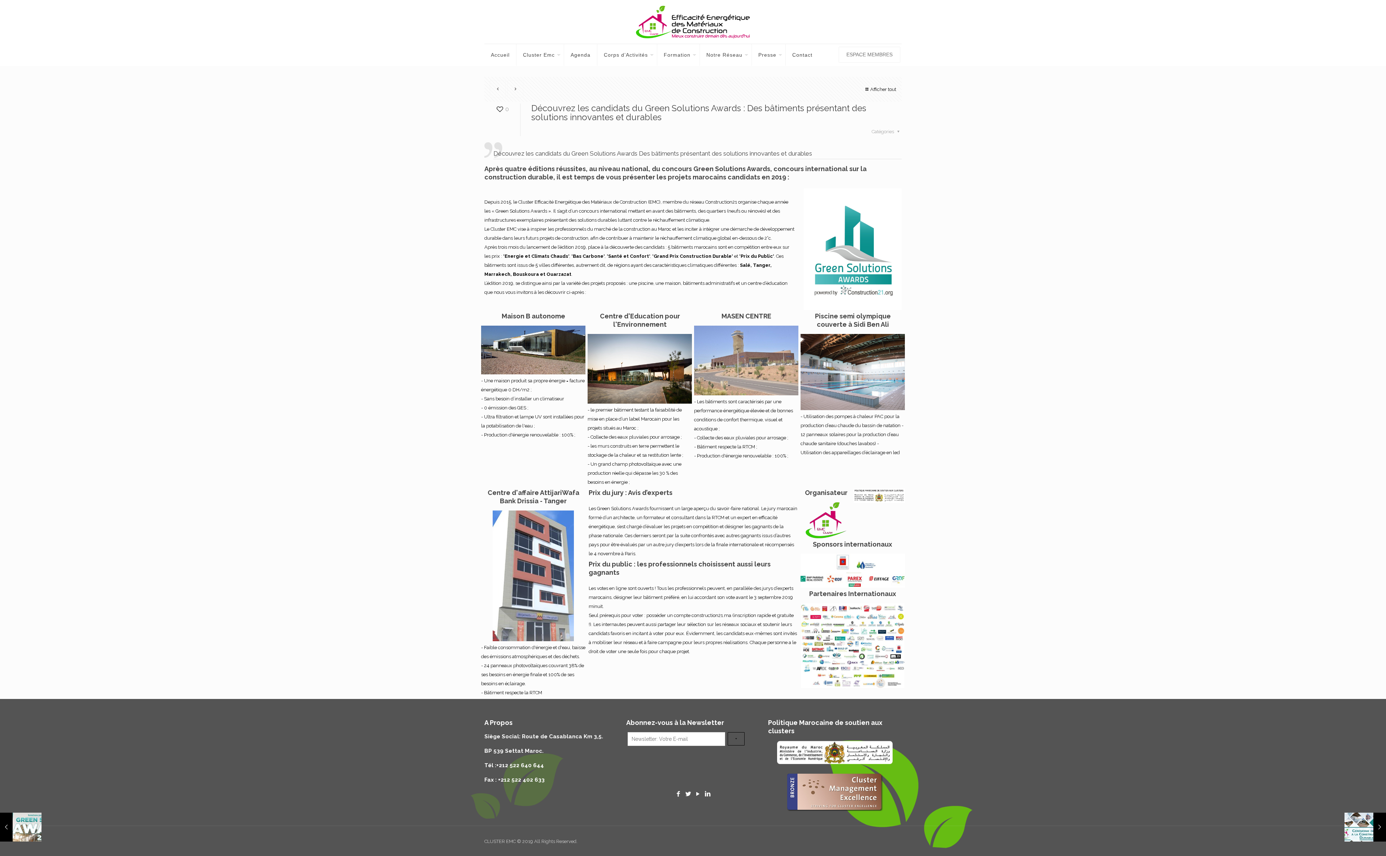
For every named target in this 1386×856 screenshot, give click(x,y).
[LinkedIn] (707, 794)
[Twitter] (688, 794)
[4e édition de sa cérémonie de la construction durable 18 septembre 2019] (1365, 827)
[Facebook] (678, 794)
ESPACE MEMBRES (869, 54)
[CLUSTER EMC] (693, 22)
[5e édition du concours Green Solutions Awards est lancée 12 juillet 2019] (21, 827)
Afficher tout (883, 89)
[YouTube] (697, 794)
